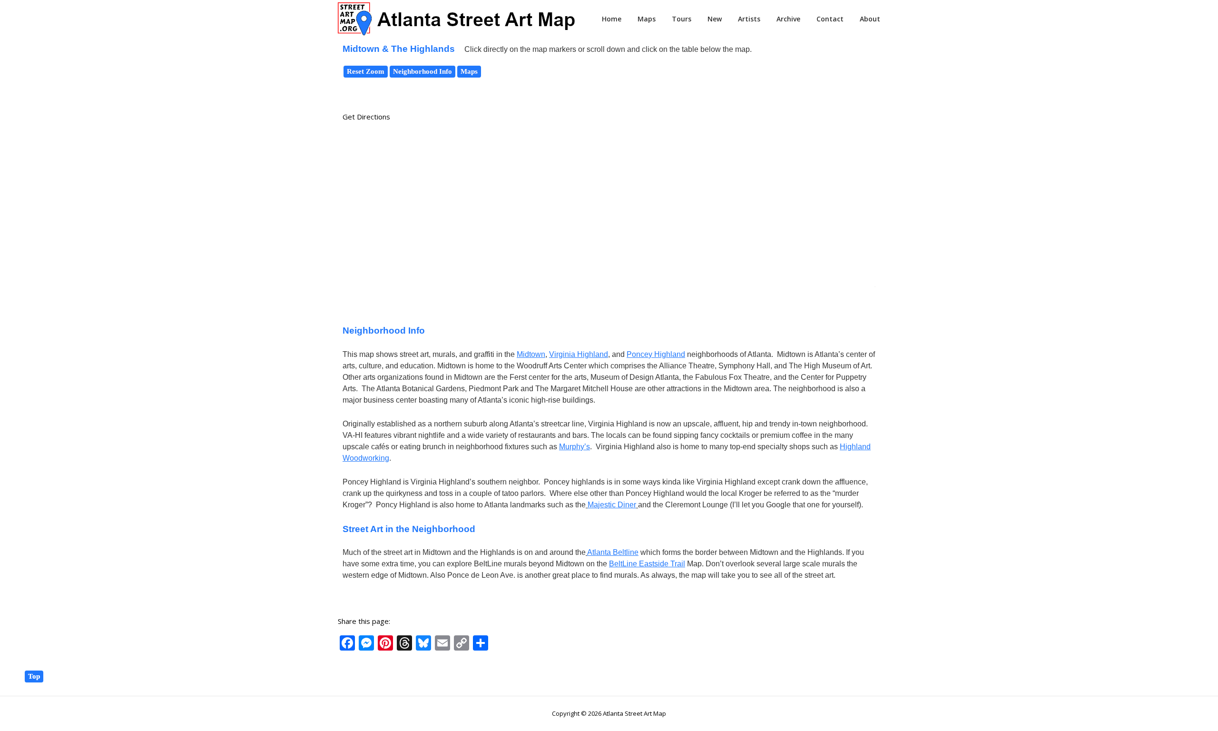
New (714, 18)
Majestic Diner (612, 505)
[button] (609, 142)
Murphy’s (574, 447)
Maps (647, 18)
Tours (681, 18)
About (870, 18)
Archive (788, 18)
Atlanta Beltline (612, 552)
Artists (749, 18)
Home (611, 18)
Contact (830, 18)
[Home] (457, 18)
